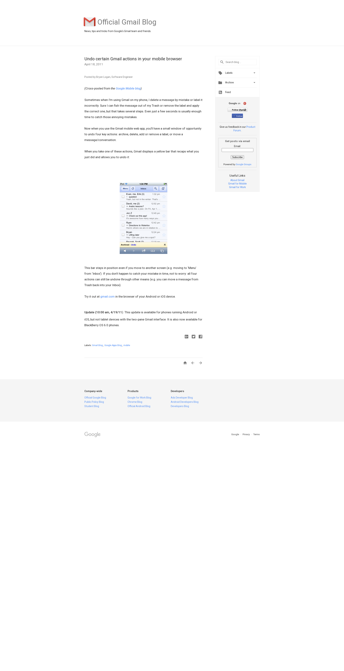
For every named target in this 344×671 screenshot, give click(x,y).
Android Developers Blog (185, 401)
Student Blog (91, 406)
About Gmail (237, 180)
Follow (239, 116)
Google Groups (243, 164)
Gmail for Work (237, 187)
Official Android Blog (139, 406)
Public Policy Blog (94, 401)
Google (235, 434)
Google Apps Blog (113, 345)
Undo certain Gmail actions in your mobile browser (133, 58)
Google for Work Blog (139, 397)
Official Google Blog (95, 397)
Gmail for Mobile (237, 183)
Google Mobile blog (128, 88)
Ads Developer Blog (182, 397)
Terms (256, 434)
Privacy (246, 434)
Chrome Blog (135, 401)
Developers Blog (180, 406)
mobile (126, 345)
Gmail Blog (97, 345)
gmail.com (107, 296)
